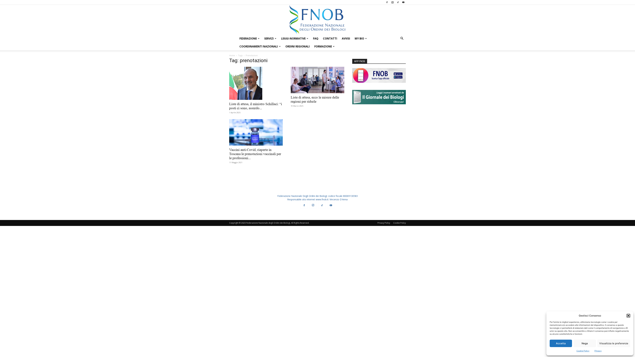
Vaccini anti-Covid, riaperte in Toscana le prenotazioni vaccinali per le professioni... (255, 154)
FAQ (315, 38)
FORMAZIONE (323, 46)
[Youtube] (403, 2)
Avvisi (346, 38)
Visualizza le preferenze (613, 343)
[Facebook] (386, 2)
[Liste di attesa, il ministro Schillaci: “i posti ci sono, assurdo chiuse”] (256, 83)
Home (232, 55)
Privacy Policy (384, 222)
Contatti (330, 38)
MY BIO (359, 38)
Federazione (248, 38)
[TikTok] (397, 2)
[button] (628, 315)
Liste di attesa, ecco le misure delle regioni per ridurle (315, 99)
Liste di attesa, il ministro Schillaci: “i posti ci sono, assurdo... (255, 106)
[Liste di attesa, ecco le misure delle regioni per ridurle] (317, 80)
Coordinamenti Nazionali (258, 46)
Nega (585, 343)
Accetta (561, 343)
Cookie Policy (582, 351)
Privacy (598, 351)
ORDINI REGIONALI (297, 46)
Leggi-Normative (293, 38)
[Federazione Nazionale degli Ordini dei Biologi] (317, 20)
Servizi (269, 38)
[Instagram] (392, 2)
